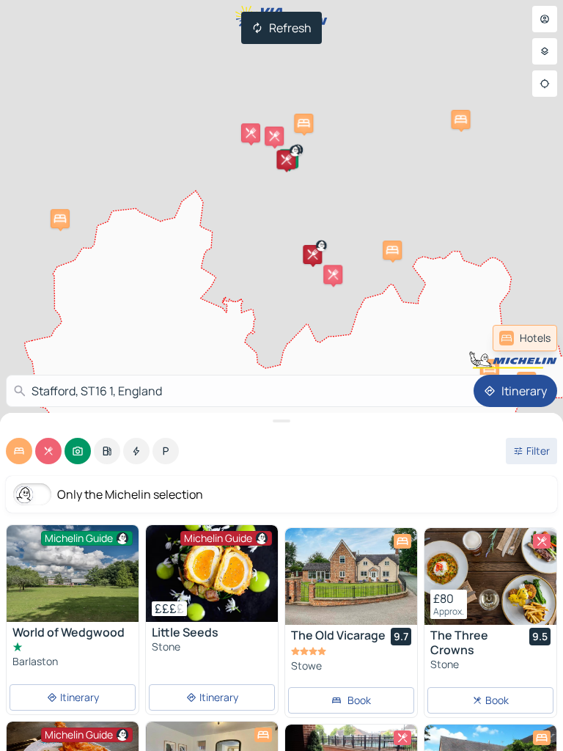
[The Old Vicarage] (351, 576)
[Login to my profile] (544, 19)
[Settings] (544, 51)
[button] (312, 254)
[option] (19, 451)
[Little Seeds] (212, 573)
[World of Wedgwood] (73, 573)
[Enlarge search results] (281, 421)
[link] (525, 338)
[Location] (544, 83)
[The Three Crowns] (490, 576)
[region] (212, 573)
